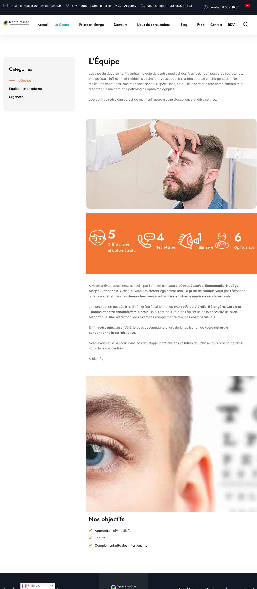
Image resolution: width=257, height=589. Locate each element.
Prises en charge (91, 24)
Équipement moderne (25, 89)
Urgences (16, 97)
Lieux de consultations (153, 24)
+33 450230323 (180, 6)
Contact (216, 24)
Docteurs (120, 24)
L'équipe (24, 80)
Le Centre (62, 24)
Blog (183, 24)
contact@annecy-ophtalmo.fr (40, 6)
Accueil (43, 24)
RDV (231, 24)
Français (33, 585)
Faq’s (200, 24)
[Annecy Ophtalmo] (16, 23)
